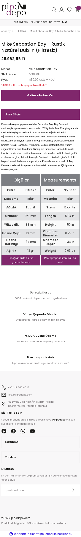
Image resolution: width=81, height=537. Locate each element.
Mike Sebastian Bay (43, 69)
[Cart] (77, 9)
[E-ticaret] (40, 533)
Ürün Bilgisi (13, 114)
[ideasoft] (18, 534)
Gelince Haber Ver (40, 95)
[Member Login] (61, 9)
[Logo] (13, 9)
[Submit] (72, 490)
